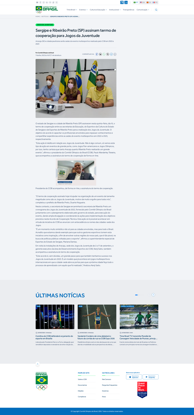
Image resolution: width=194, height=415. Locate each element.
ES (150, 2)
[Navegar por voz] (126, 2)
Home (38, 16)
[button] (156, 10)
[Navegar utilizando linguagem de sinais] (122, 2)
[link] (37, 2)
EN (143, 2)
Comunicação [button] (142, 10)
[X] (107, 54)
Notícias (45, 16)
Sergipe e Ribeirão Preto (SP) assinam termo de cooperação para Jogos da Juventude (65, 17)
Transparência (128, 10)
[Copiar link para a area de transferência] (115, 54)
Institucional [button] (114, 10)
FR (156, 2)
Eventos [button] (82, 10)
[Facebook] (96, 54)
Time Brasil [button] (71, 10)
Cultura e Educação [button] (97, 10)
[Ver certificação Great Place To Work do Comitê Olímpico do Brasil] (142, 390)
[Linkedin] (100, 54)
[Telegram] (111, 54)
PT (137, 2)
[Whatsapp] (104, 54)
